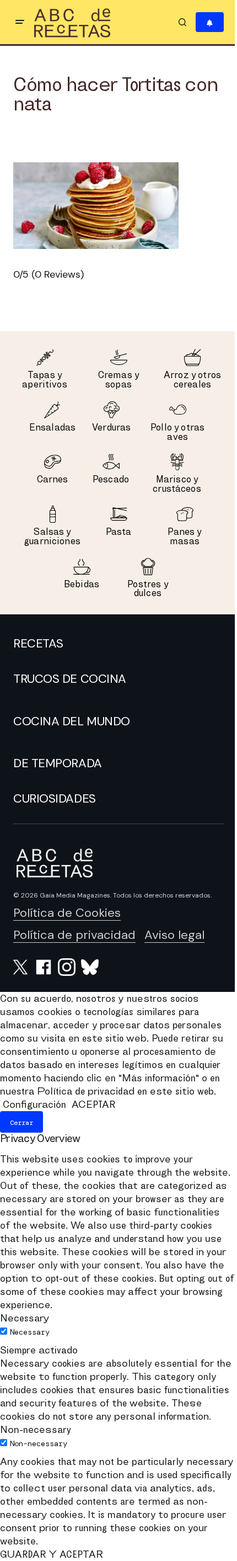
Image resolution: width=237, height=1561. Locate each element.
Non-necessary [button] (35, 1429)
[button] (19, 22)
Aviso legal (174, 935)
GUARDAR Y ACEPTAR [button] (51, 1554)
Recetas (38, 643)
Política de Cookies (67, 913)
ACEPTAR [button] (93, 1104)
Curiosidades (54, 799)
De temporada (57, 763)
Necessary (30, 1332)
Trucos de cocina (69, 679)
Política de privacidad (74, 935)
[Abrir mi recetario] (210, 22)
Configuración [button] (34, 1104)
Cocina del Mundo (71, 721)
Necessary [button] (24, 1318)
